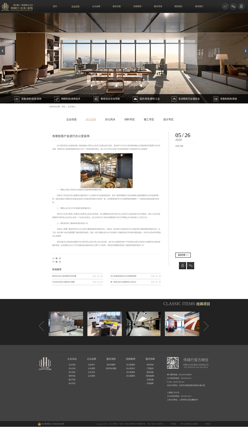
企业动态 (71, 107)
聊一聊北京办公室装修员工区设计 (123, 282)
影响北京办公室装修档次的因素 (64, 276)
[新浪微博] (225, 6)
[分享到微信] (190, 265)
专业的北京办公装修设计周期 (63, 282)
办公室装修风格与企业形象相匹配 (123, 276)
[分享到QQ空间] (241, 6)
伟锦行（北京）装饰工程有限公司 (125, 424)
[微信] (233, 6)
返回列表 (183, 255)
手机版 (173, 424)
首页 (55, 6)
